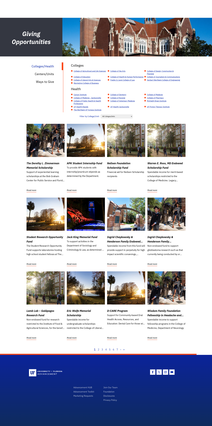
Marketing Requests (83, 395)
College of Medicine (155, 95)
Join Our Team (110, 387)
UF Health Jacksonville (119, 107)
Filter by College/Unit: (90, 116)
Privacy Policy (110, 399)
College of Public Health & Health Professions (87, 102)
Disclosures (109, 395)
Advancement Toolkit (83, 391)
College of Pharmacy (155, 98)
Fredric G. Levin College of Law (122, 80)
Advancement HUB (82, 387)
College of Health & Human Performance (126, 77)
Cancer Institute (80, 95)
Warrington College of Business (86, 83)
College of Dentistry (118, 95)
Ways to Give (45, 82)
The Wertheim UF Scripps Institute (87, 110)
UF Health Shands (81, 107)
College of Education (82, 77)
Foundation (108, 391)
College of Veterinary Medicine (122, 101)
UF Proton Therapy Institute (158, 107)
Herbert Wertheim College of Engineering (163, 80)
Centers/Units (44, 74)
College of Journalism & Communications (163, 77)
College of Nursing (117, 98)
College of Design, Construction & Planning (160, 72)
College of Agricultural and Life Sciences (90, 71)
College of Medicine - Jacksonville (87, 98)
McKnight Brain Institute (156, 101)
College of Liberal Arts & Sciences (87, 80)
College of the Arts (117, 71)
